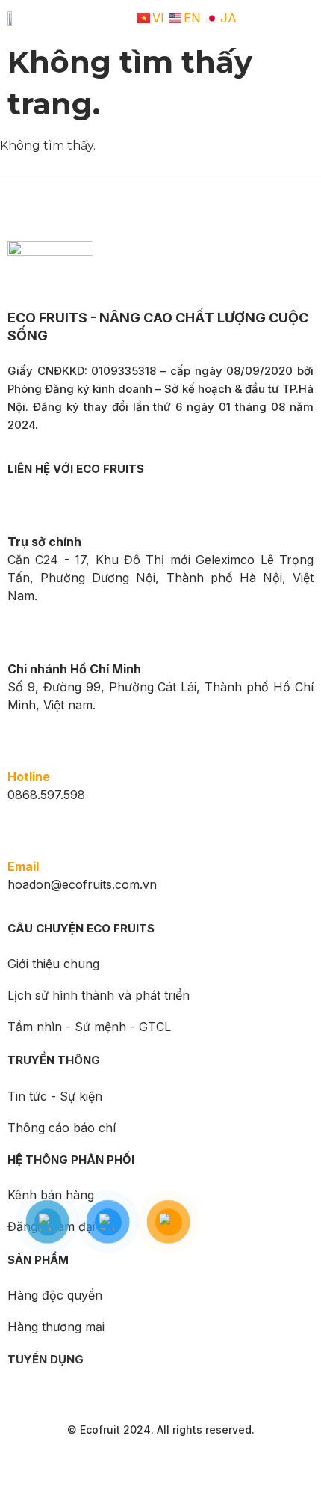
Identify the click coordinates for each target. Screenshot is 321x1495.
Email (23, 866)
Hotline (28, 776)
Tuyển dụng (45, 1359)
